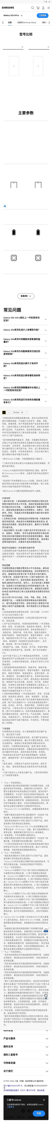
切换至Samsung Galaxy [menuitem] (26, 23)
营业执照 (40, 1090)
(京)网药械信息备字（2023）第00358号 (19, 1090)
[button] (2, 22)
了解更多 (10, 1107)
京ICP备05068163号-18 (13, 1086)
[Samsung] (7, 7)
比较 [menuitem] (10, 23)
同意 (39, 1113)
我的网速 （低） (18, 412)
